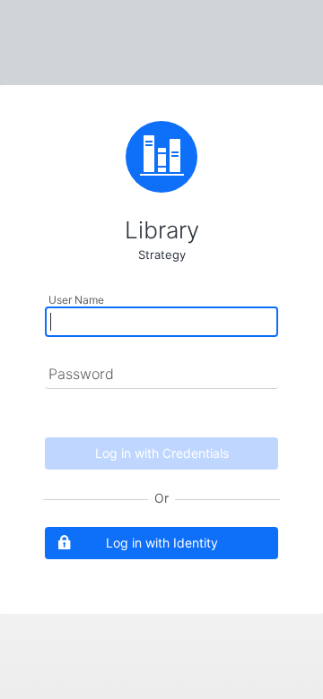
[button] (161, 543)
